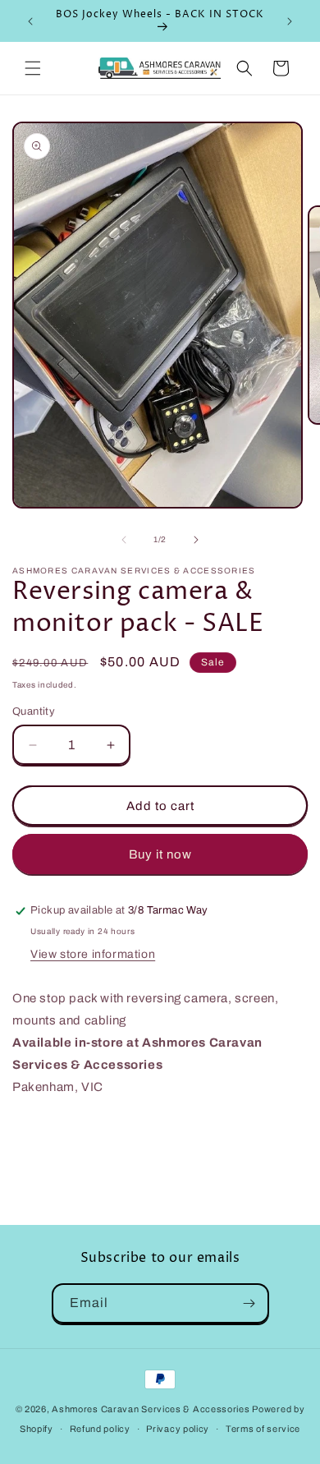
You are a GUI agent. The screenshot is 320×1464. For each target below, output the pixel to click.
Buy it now (160, 854)
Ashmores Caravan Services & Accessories (150, 1409)
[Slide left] (124, 540)
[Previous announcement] (30, 21)
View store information (92, 954)
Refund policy (100, 1429)
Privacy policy (177, 1429)
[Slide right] (196, 540)
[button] (33, 68)
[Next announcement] (290, 21)
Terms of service (263, 1429)
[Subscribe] (249, 1303)
